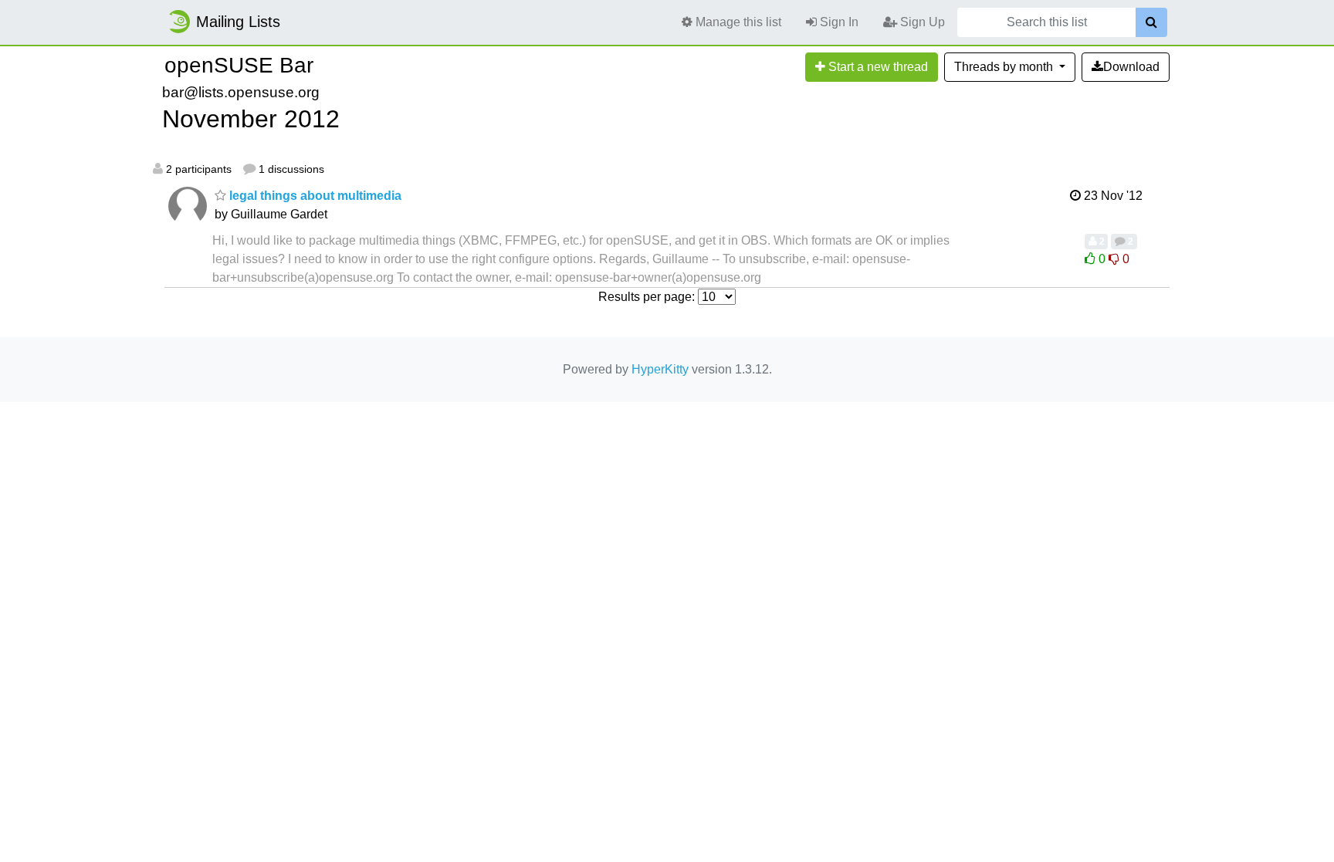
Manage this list (736, 22)
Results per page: (646, 296)
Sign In (837, 22)
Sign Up (921, 22)
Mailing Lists (238, 21)
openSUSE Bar (238, 65)
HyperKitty (660, 369)
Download (1131, 66)
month (1005, 66)
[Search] (1151, 22)
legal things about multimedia (313, 195)
